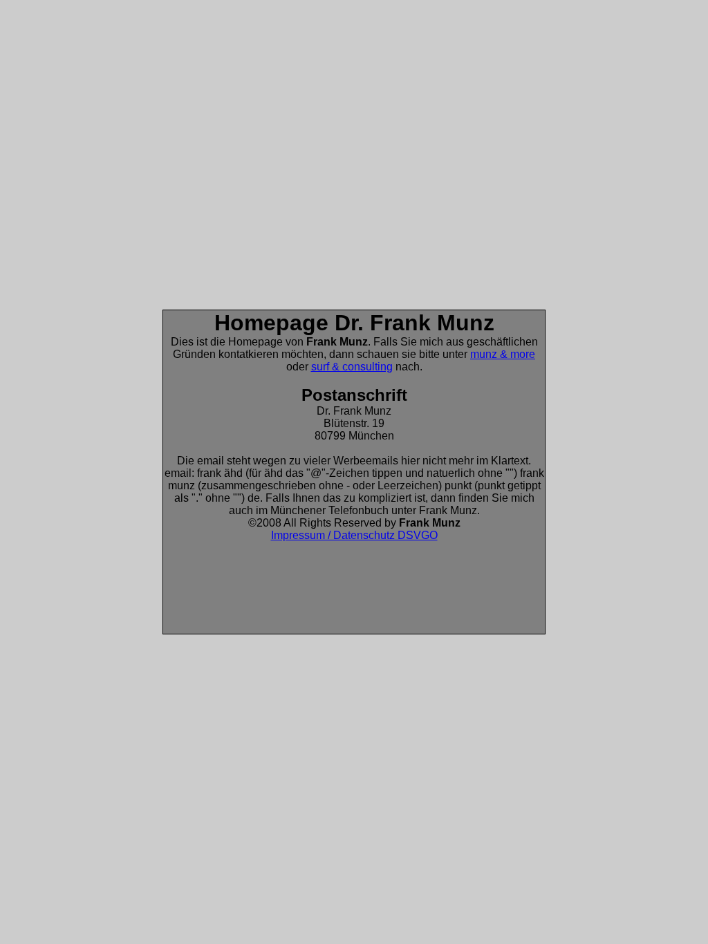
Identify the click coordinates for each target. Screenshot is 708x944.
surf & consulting (352, 366)
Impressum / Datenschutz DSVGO (354, 535)
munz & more (502, 354)
